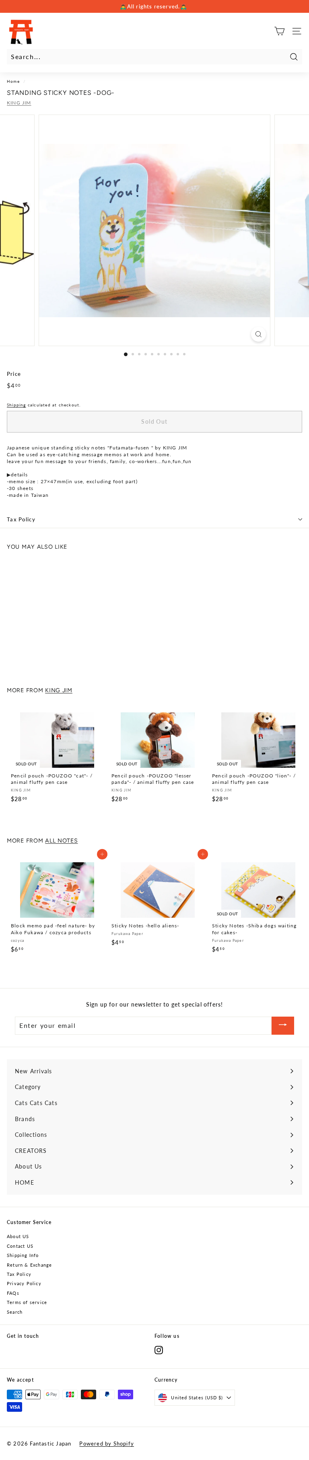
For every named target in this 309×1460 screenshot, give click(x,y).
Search (15, 1311)
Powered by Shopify (106, 1443)
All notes (61, 840)
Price (14, 374)
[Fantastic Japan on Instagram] (158, 1350)
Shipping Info (23, 1255)
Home (13, 81)
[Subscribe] (283, 1026)
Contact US (20, 1246)
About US (18, 1236)
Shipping (16, 404)
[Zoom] (258, 334)
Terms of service (27, 1302)
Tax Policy (21, 519)
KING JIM (19, 103)
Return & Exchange (29, 1264)
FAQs (13, 1293)
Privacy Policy (24, 1283)
